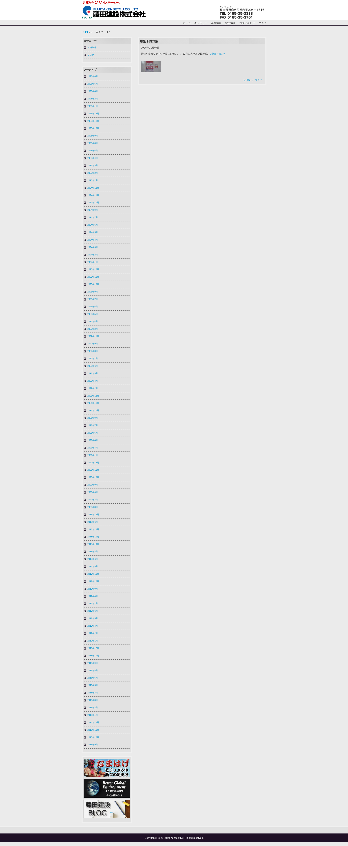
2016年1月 (92, 715)
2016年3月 (92, 700)
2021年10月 (93, 410)
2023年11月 (93, 277)
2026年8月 (92, 76)
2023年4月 (92, 321)
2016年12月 (93, 648)
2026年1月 (92, 106)
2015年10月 (93, 737)
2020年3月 (92, 507)
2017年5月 (92, 618)
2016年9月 (92, 663)
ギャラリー (200, 23)
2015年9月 (92, 744)
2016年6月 (92, 678)
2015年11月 (93, 730)
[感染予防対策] (151, 71)
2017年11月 (93, 574)
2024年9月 (92, 210)
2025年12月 (93, 113)
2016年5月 (92, 685)
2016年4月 (92, 692)
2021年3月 (92, 447)
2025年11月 (93, 121)
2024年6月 (92, 225)
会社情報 (216, 23)
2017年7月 (92, 603)
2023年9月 (92, 291)
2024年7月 (92, 217)
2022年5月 (92, 373)
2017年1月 (92, 640)
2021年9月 (92, 418)
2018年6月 (92, 559)
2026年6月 (92, 84)
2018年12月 (93, 529)
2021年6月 (92, 433)
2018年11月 (93, 536)
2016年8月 (92, 670)
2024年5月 (92, 232)
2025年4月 (92, 158)
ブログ (262, 23)
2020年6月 (92, 492)
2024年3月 (92, 247)
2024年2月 (92, 254)
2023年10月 (93, 284)
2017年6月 (92, 611)
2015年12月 (93, 722)
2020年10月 (93, 477)
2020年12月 (93, 462)
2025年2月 (92, 173)
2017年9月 (92, 589)
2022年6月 (92, 366)
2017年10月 (93, 581)
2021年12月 (93, 396)
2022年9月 (92, 343)
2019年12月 (93, 514)
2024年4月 (92, 240)
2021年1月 (92, 455)
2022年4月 (92, 381)
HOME (85, 32)
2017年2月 (92, 633)
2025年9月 (92, 135)
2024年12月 (93, 188)
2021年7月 (92, 425)
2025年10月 (93, 128)
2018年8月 (92, 551)
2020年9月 (92, 484)
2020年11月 (93, 470)
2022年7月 (92, 358)
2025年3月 (92, 165)
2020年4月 (92, 499)
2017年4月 (92, 626)
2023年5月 (92, 314)
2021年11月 (93, 403)
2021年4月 (92, 440)
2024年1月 (92, 262)
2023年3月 (92, 329)
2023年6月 (92, 306)
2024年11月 (93, 195)
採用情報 (230, 23)
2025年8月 (92, 143)
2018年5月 (92, 566)
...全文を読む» (217, 53)
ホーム (187, 23)
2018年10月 (93, 544)
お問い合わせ (247, 23)
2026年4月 (92, 91)
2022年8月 (92, 351)
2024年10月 (93, 202)
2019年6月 (92, 522)
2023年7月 (92, 299)
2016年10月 (93, 655)
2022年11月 (93, 336)
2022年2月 (92, 388)
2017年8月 (92, 596)
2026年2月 (92, 98)
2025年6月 (92, 150)
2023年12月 (93, 269)
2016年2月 (92, 707)
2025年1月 (92, 180)
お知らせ (91, 47)
